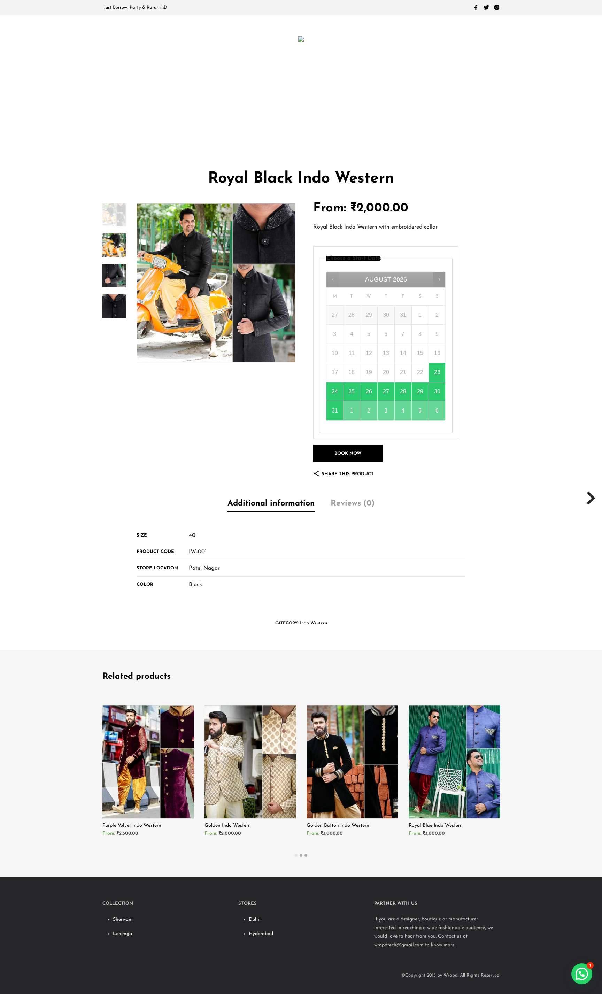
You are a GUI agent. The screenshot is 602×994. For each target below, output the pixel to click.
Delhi (255, 919)
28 (403, 391)
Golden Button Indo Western (338, 825)
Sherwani (123, 919)
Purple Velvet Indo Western (131, 825)
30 (437, 391)
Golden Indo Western (227, 825)
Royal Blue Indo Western (436, 825)
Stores (275, 117)
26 (369, 391)
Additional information (271, 504)
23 (437, 372)
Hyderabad (261, 934)
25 (351, 391)
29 (420, 391)
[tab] (271, 504)
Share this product (347, 474)
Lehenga (122, 934)
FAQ (311, 117)
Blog (376, 117)
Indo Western (313, 623)
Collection (226, 117)
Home (180, 117)
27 (386, 391)
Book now (347, 453)
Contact (415, 117)
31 (335, 411)
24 (335, 391)
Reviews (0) (353, 504)
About (342, 117)
